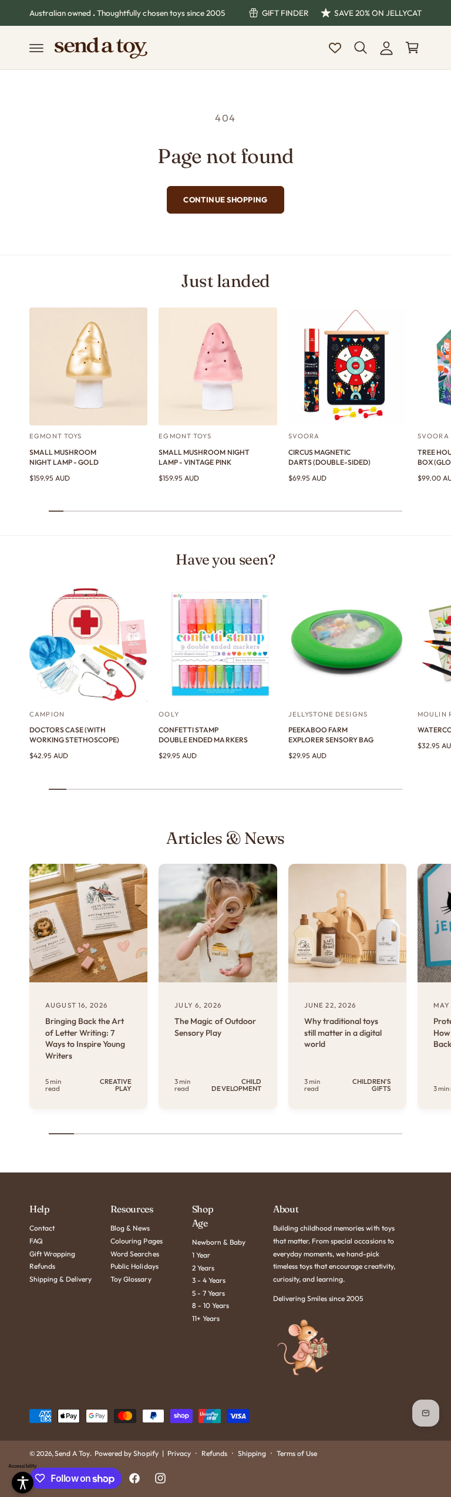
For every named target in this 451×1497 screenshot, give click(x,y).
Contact (42, 1228)
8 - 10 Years (210, 1305)
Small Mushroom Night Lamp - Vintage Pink (204, 457)
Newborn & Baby (218, 1242)
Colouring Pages (136, 1240)
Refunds (42, 1266)
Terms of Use (297, 1453)
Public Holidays (134, 1266)
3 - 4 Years (209, 1280)
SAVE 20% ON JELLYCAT (378, 13)
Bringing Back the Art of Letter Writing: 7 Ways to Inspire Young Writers (85, 1038)
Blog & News (130, 1228)
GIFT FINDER (285, 13)
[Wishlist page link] (335, 48)
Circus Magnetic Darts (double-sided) (329, 457)
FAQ (36, 1240)
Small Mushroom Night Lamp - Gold (64, 457)
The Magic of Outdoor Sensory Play (214, 1027)
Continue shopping (225, 199)
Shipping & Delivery (60, 1279)
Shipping (252, 1453)
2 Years (203, 1267)
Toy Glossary (130, 1279)
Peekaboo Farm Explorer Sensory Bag (330, 734)
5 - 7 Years (208, 1293)
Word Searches (134, 1253)
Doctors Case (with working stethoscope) (74, 734)
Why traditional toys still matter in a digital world (343, 1032)
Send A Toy (72, 1453)
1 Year (201, 1255)
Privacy (179, 1453)
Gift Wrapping (52, 1253)
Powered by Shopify (126, 1453)
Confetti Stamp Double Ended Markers (203, 734)
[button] (36, 47)
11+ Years (206, 1318)
